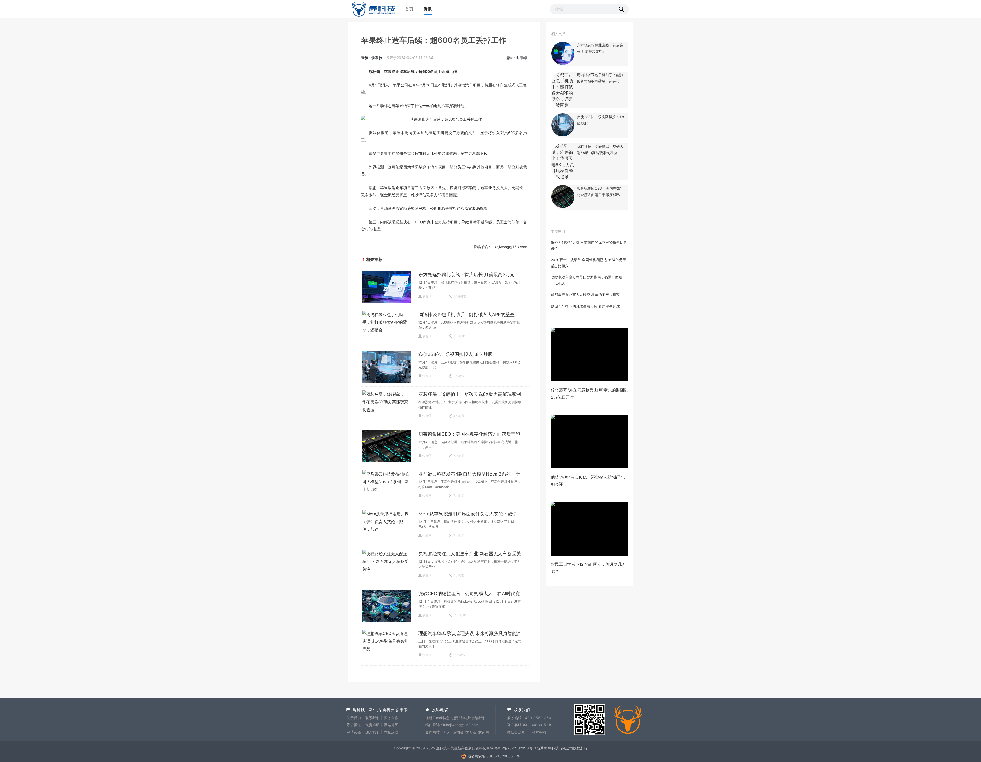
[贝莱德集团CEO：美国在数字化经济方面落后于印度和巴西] (562, 206)
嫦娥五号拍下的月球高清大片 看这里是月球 (585, 306)
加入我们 (372, 732)
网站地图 (391, 725)
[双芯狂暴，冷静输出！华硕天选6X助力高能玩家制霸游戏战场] (562, 176)
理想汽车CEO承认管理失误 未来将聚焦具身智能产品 (469, 634)
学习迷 (470, 732)
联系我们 (372, 717)
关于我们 (354, 717)
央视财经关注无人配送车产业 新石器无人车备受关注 (469, 554)
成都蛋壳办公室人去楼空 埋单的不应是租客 (585, 294)
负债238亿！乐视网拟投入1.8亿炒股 (455, 354)
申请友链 (354, 732)
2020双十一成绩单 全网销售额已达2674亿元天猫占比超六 (588, 263)
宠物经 (458, 732)
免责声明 (372, 725)
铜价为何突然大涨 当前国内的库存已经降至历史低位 (589, 245)
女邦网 (483, 732)
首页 (409, 8)
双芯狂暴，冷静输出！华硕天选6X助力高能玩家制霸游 (469, 394)
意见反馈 (391, 732)
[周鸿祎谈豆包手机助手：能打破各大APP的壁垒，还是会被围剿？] (562, 105)
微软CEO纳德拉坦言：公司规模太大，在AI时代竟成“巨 (469, 594)
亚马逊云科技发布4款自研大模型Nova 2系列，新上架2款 (469, 474)
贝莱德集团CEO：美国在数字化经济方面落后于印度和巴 (469, 434)
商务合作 (391, 717)
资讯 (428, 8)
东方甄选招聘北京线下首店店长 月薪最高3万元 (466, 274)
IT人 (447, 732)
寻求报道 (354, 725)
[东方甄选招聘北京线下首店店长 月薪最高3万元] (562, 63)
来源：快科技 (371, 57)
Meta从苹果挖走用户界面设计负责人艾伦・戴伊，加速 (469, 514)
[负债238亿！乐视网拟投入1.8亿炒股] (562, 134)
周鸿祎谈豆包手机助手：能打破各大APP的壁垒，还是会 (468, 315)
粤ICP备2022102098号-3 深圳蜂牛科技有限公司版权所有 (540, 748)
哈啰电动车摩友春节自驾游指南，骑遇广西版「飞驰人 (586, 280)
